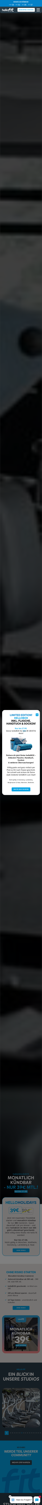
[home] (8, 10)
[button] (38, 9)
